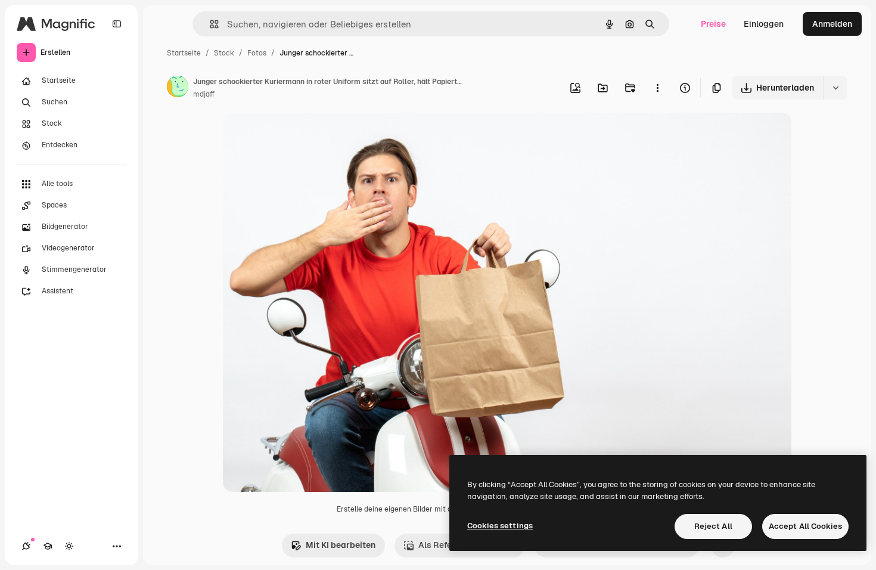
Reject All (713, 526)
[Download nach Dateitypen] (835, 88)
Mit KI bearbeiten (340, 545)
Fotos (256, 53)
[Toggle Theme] (69, 546)
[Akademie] (47, 546)
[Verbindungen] (26, 546)
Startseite (184, 53)
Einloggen (764, 23)
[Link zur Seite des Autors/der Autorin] (177, 88)
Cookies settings (500, 526)
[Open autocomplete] (209, 24)
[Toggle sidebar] (116, 23)
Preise (713, 23)
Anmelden (832, 23)
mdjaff (204, 94)
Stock (224, 53)
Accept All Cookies (805, 526)
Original (299, 135)
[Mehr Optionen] (657, 88)
